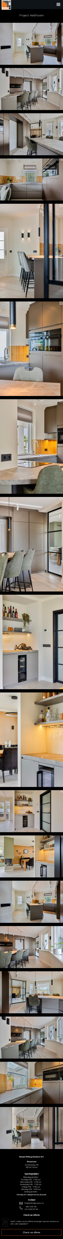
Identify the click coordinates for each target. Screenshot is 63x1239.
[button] (37, 4)
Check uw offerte (31, 1232)
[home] (5, 9)
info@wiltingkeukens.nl (34, 1203)
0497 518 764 (31, 1207)
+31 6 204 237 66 (31, 1209)
